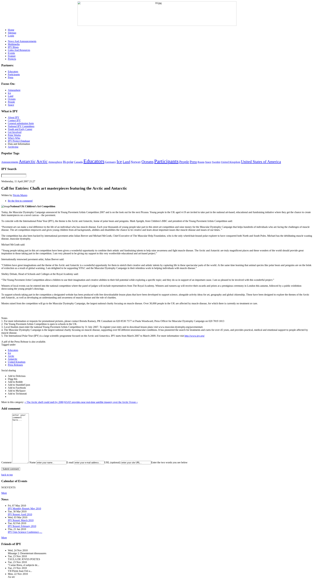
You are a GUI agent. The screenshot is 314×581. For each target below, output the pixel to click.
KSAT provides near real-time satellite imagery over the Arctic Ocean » (101, 402)
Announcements (9, 162)
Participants (166, 161)
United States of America (261, 162)
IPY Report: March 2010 (21, 520)
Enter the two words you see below (169, 462)
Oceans (147, 161)
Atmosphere (55, 162)
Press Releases (15, 364)
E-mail (70, 462)
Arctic (42, 161)
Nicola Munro (20, 195)
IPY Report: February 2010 (22, 526)
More (4, 493)
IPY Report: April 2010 (20, 514)
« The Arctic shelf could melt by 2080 (44, 402)
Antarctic (27, 161)
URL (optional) (112, 462)
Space (208, 162)
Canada (78, 162)
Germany (110, 162)
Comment (6, 462)
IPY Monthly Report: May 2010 (24, 508)
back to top (7, 474)
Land (126, 162)
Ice (119, 161)
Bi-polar (68, 162)
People (184, 162)
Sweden (216, 162)
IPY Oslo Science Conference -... (25, 532)
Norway (136, 162)
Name (32, 462)
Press (193, 162)
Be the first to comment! (20, 200)
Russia (201, 162)
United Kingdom (230, 162)
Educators (93, 161)
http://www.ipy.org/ (194, 335)
